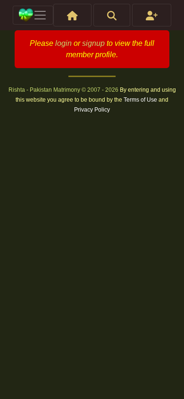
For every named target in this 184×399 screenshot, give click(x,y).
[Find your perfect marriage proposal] (112, 15)
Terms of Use (141, 99)
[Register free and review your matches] (151, 15)
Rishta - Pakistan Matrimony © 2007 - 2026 (64, 90)
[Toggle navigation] (33, 15)
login (63, 43)
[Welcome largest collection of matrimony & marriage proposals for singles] (72, 15)
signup (93, 43)
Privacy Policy (92, 109)
